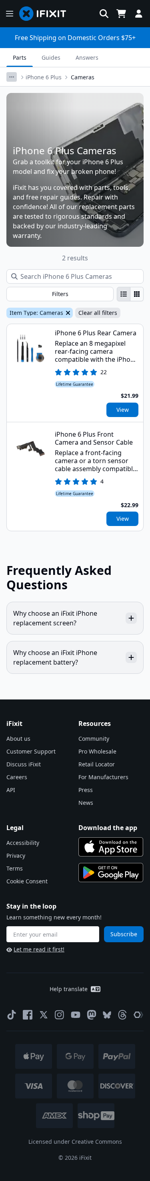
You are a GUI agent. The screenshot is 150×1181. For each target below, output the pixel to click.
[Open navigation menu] (10, 14)
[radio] (123, 294)
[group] (130, 294)
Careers (16, 777)
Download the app (107, 827)
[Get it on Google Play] (110, 872)
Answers (87, 57)
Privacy (15, 855)
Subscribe (123, 934)
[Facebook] (27, 1015)
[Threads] (122, 1015)
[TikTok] (11, 1015)
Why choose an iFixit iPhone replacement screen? (55, 618)
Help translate (69, 989)
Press (85, 790)
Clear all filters (97, 312)
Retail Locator (96, 764)
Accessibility (22, 842)
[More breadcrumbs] (11, 77)
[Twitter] (43, 1015)
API (10, 790)
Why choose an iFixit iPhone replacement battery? (55, 657)
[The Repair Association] (138, 1015)
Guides (51, 57)
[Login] (138, 13)
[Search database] (104, 14)
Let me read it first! (39, 949)
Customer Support (31, 751)
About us (18, 738)
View (122, 409)
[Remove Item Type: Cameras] (67, 313)
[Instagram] (59, 1015)
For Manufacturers (103, 777)
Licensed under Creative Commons (75, 1141)
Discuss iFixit (23, 764)
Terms (14, 868)
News (85, 802)
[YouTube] (75, 1015)
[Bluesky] (107, 1015)
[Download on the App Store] (110, 847)
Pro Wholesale (97, 751)
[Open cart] (121, 14)
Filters (60, 294)
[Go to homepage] (46, 13)
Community (93, 738)
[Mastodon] (91, 1015)
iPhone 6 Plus (44, 77)
